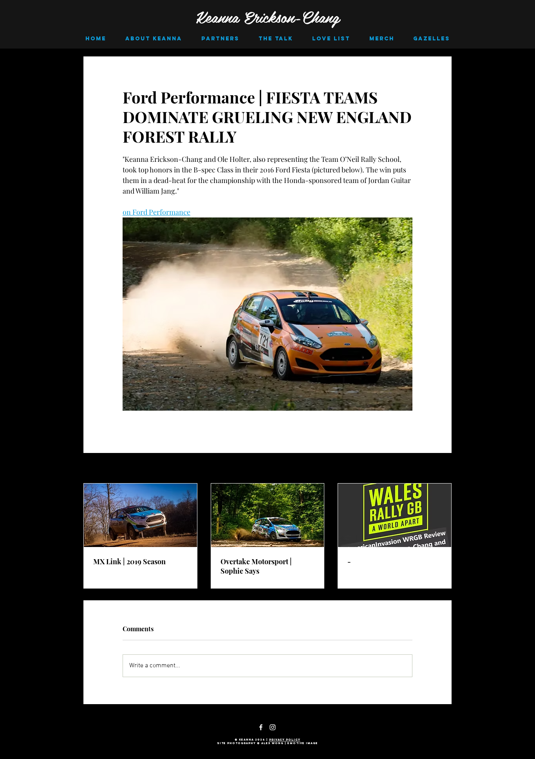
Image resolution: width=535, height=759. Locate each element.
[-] (394, 515)
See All (443, 469)
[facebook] (261, 727)
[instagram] (273, 727)
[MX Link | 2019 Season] (140, 515)
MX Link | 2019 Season (129, 561)
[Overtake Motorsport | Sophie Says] (267, 515)
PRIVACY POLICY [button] (284, 739)
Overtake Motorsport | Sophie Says (256, 566)
